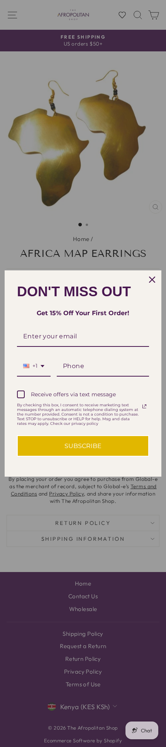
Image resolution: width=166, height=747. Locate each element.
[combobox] (34, 366)
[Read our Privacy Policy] (144, 406)
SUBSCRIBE (83, 446)
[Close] (152, 279)
